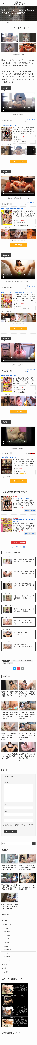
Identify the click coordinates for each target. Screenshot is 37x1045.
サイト (5, 818)
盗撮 (5, 663)
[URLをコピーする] (22, 668)
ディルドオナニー (9, 935)
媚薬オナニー (7, 946)
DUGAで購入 (19, 481)
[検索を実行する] (34, 843)
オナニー (6, 660)
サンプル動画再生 (30, 510)
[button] (3, 150)
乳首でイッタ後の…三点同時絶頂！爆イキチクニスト (17, 292)
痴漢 (5, 968)
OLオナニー (7, 928)
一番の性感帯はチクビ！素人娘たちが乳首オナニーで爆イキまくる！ (24, 561)
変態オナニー (7, 949)
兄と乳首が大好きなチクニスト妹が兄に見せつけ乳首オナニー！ (24, 610)
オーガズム (10, 663)
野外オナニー (7, 956)
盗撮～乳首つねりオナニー (9, 457)
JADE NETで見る (18, 161)
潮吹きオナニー (8, 942)
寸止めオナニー (28, 660)
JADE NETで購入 (18, 245)
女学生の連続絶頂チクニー (9, 375)
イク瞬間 (13, 660)
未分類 (6, 972)
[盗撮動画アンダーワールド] (18, 3)
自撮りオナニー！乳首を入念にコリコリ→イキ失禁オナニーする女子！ (24, 573)
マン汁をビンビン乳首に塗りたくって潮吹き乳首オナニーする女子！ (24, 634)
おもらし (6, 964)
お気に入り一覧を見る (18, 547)
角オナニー (7, 938)
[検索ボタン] (3, 3)
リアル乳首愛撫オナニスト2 (21, 498)
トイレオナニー (8, 953)
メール (5, 811)
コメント (7, 782)
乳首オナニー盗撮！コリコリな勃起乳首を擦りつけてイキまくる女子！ (24, 598)
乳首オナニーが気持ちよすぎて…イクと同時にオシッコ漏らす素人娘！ (24, 646)
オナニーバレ (7, 960)
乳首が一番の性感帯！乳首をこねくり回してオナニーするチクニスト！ (24, 585)
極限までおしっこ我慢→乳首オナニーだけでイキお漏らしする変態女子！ (24, 622)
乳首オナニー (20, 660)
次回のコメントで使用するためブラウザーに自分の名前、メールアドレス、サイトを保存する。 (19, 825)
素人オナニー (7, 931)
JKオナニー (7, 924)
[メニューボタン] (34, 3)
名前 (5, 805)
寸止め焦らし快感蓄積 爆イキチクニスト (13, 209)
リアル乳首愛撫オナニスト (9, 125)
